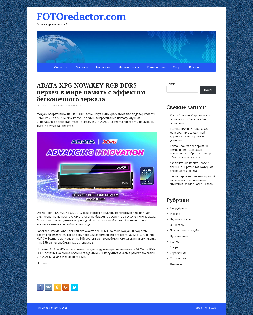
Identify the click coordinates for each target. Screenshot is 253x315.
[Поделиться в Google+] (65, 287)
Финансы (82, 67)
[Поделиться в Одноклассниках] (57, 287)
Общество (61, 67)
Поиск (170, 84)
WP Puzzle (210, 307)
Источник (43, 263)
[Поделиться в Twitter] (74, 287)
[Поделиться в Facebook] (40, 287)
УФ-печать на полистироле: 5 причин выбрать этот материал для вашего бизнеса (191, 167)
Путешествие (156, 67)
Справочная (178, 253)
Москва (175, 214)
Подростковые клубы (184, 230)
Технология (103, 67)
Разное (194, 67)
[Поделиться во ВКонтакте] (48, 287)
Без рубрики (178, 208)
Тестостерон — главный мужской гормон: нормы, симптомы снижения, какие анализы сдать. (192, 180)
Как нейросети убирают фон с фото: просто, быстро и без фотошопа (190, 119)
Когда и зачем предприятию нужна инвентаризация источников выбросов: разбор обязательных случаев (190, 151)
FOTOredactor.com (81, 16)
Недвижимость (129, 67)
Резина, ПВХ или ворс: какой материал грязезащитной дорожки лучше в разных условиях (189, 134)
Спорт (177, 67)
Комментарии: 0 (74, 105)
